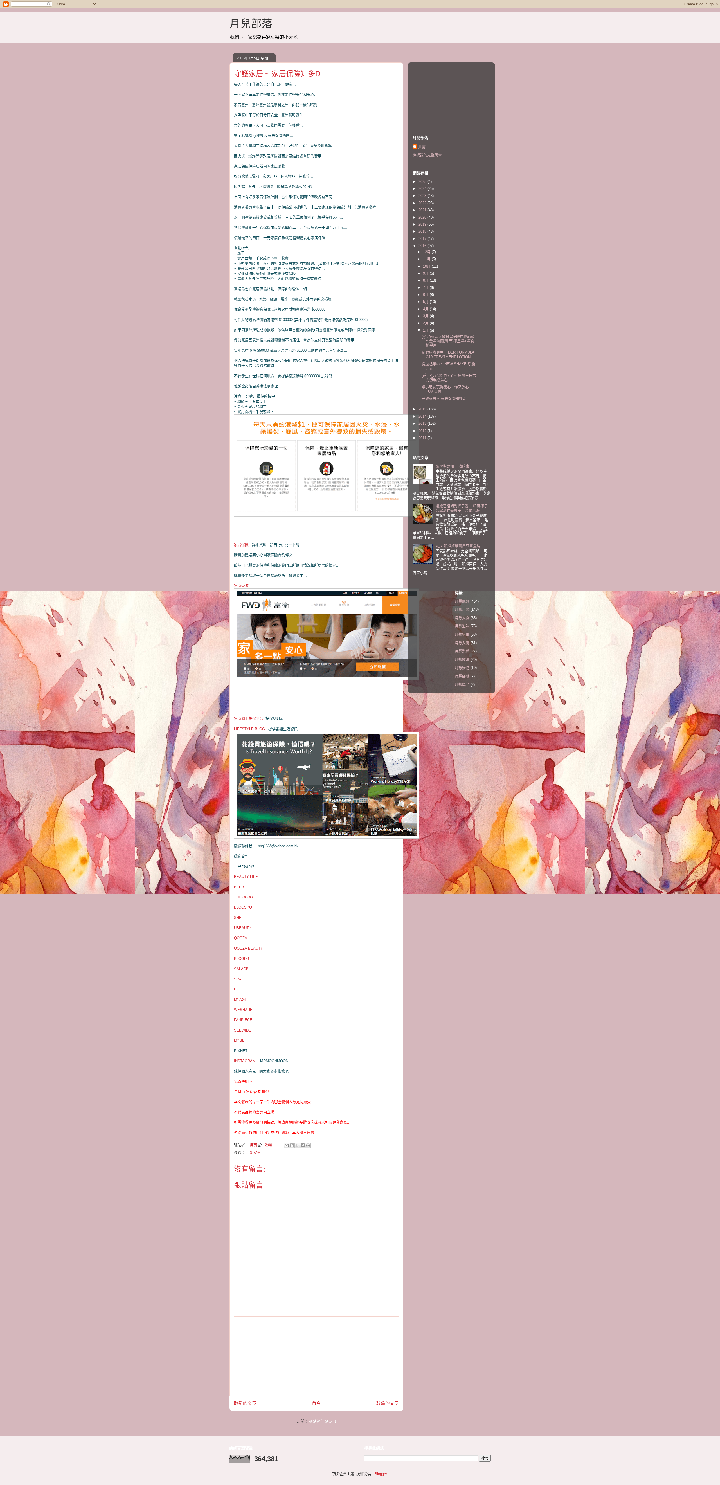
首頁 (316, 1403)
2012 (423, 431)
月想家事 (253, 1153)
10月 (427, 266)
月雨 (422, 147)
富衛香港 (241, 585)
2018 (423, 231)
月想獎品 (462, 684)
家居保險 (241, 545)
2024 (423, 189)
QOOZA (240, 938)
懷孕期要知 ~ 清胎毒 (452, 466)
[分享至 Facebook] (302, 1145)
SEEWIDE (242, 1030)
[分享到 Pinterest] (308, 1145)
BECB (239, 887)
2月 (426, 323)
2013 (423, 423)
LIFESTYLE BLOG (249, 729)
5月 (426, 302)
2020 (423, 217)
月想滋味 (462, 626)
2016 (423, 246)
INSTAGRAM (245, 1061)
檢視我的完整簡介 (427, 155)
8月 (426, 280)
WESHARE (243, 1010)
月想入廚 (462, 643)
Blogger (381, 1474)
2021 (423, 210)
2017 (423, 239)
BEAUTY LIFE (246, 877)
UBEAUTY (242, 928)
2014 (423, 416)
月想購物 (462, 668)
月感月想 (462, 609)
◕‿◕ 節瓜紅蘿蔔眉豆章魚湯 (458, 546)
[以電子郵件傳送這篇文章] (286, 1145)
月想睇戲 (462, 676)
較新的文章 (245, 1403)
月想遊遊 (462, 651)
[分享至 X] (297, 1145)
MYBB (239, 1040)
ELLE (238, 989)
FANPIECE (243, 1020)
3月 (426, 316)
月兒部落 (251, 24)
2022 (423, 203)
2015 (423, 409)
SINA (238, 979)
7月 (426, 288)
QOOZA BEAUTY (248, 948)
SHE (238, 918)
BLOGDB (241, 958)
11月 (427, 259)
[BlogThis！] (292, 1145)
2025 (423, 181)
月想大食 (462, 618)
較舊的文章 (387, 1403)
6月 (426, 295)
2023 (423, 196)
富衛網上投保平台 (248, 718)
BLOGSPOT (244, 907)
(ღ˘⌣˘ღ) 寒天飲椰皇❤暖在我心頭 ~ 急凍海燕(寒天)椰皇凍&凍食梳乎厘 (448, 340)
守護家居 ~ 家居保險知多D (443, 398)
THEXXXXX (244, 897)
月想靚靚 (462, 601)
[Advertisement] (316, 1356)
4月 (426, 309)
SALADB (241, 969)
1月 (426, 330)
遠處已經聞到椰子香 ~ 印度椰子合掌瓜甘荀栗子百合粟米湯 (462, 508)
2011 (423, 438)
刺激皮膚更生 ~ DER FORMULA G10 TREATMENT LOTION (448, 354)
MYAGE (240, 1000)
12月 (427, 252)
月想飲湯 (462, 659)
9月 (426, 273)
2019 (423, 224)
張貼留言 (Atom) (322, 1421)
